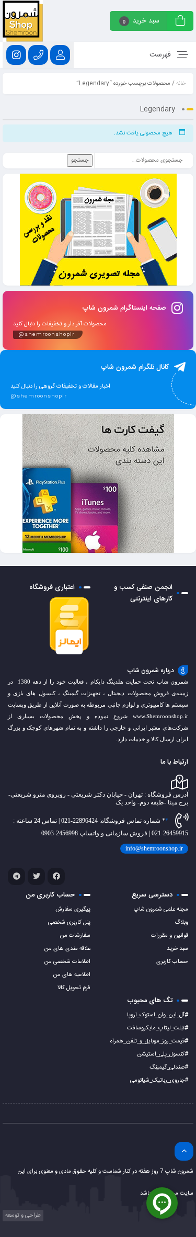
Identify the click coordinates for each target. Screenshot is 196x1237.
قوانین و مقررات (169, 935)
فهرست (161, 55)
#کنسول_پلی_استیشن (162, 1054)
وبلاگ (181, 922)
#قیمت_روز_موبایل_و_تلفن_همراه (149, 1041)
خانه (181, 83)
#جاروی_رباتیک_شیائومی (159, 1080)
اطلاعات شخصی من (67, 962)
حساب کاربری (172, 962)
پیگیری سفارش (72, 909)
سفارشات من (75, 935)
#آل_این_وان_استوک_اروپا (157, 1015)
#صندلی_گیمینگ (168, 1067)
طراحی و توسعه (22, 1215)
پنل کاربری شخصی (69, 922)
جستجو (79, 160)
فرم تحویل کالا (73, 988)
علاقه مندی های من (67, 949)
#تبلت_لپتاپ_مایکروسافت (157, 1028)
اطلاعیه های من (71, 975)
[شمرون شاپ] (23, 21)
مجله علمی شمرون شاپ (161, 909)
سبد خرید (177, 949)
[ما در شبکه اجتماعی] (16, 55)
